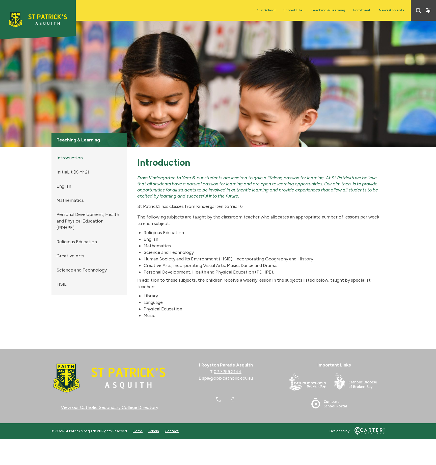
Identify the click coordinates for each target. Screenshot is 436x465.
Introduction (70, 158)
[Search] (418, 10)
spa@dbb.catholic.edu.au (227, 378)
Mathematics (70, 200)
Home (138, 431)
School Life (293, 10)
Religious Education (77, 241)
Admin (153, 431)
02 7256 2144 (227, 371)
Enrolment (362, 10)
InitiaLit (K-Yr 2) (73, 172)
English (64, 186)
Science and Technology (82, 270)
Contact (172, 431)
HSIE (62, 284)
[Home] (109, 378)
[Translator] (428, 10)
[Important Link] (311, 383)
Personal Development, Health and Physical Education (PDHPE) (88, 221)
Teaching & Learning (328, 10)
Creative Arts (70, 256)
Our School (266, 10)
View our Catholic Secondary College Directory (109, 407)
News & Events (391, 10)
